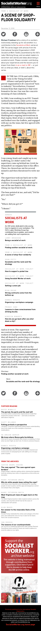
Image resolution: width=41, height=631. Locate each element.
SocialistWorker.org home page (20, 624)
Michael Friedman (8, 40)
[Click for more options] (37, 35)
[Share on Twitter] (3, 35)
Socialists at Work (23, 45)
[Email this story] (26, 35)
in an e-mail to (23, 65)
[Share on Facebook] (15, 35)
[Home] (16, 3)
